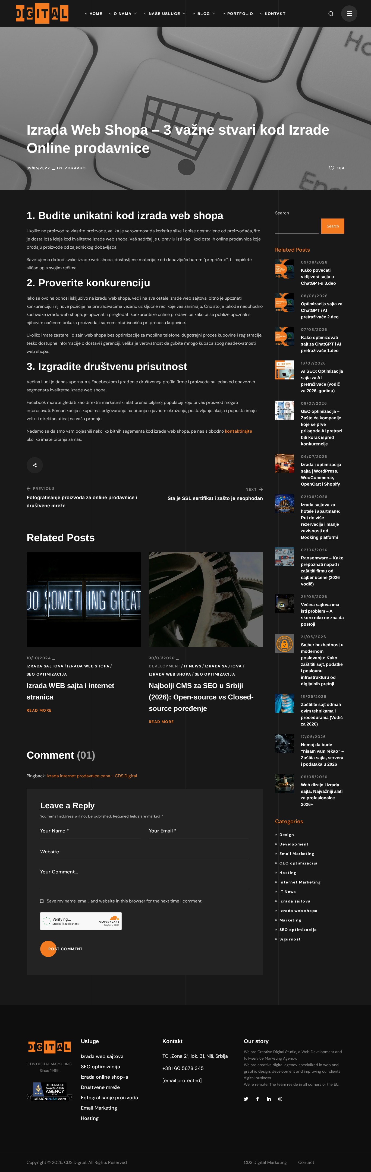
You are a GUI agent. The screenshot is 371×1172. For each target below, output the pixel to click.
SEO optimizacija (47, 674)
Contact (306, 1162)
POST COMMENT (65, 948)
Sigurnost (290, 939)
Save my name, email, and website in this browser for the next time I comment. (124, 901)
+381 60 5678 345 (183, 1068)
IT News (193, 666)
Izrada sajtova (45, 666)
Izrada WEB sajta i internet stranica (70, 691)
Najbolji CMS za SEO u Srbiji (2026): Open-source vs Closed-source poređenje (201, 697)
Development (164, 666)
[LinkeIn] (269, 1099)
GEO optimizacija (298, 863)
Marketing (290, 920)
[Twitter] (246, 1099)
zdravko (75, 168)
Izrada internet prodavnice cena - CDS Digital (92, 776)
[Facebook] (257, 1099)
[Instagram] (280, 1099)
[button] (331, 13)
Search (282, 213)
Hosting (288, 872)
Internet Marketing (300, 882)
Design (286, 834)
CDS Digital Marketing (265, 1162)
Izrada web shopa (88, 666)
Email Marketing (297, 853)
